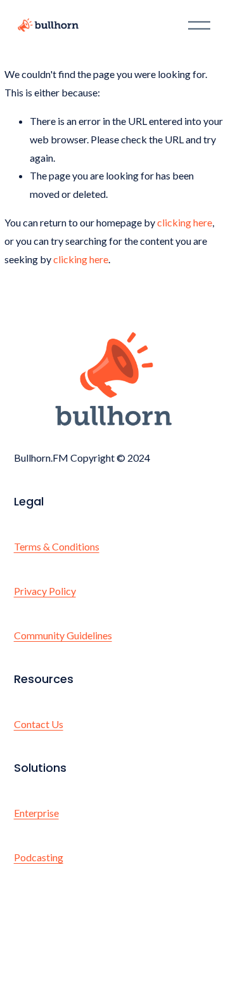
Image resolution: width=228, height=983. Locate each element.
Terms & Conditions (56, 546)
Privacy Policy (45, 591)
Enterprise (36, 813)
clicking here (184, 222)
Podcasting (38, 857)
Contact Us (38, 724)
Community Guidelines (63, 635)
